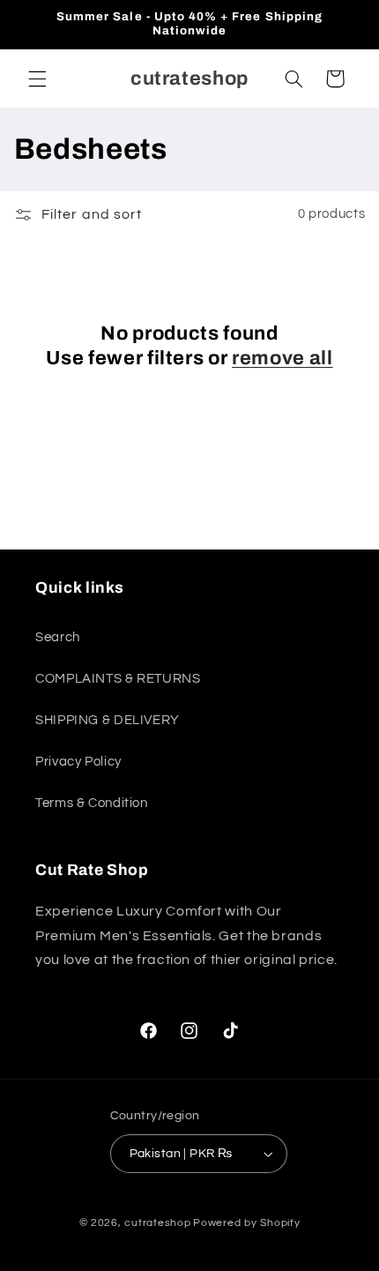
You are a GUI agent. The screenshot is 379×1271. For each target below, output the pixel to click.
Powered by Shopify (246, 1223)
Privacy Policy (78, 761)
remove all (282, 358)
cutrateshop (157, 1223)
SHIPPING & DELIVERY (107, 720)
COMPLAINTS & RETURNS (118, 678)
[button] (37, 78)
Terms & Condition (91, 803)
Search (57, 637)
